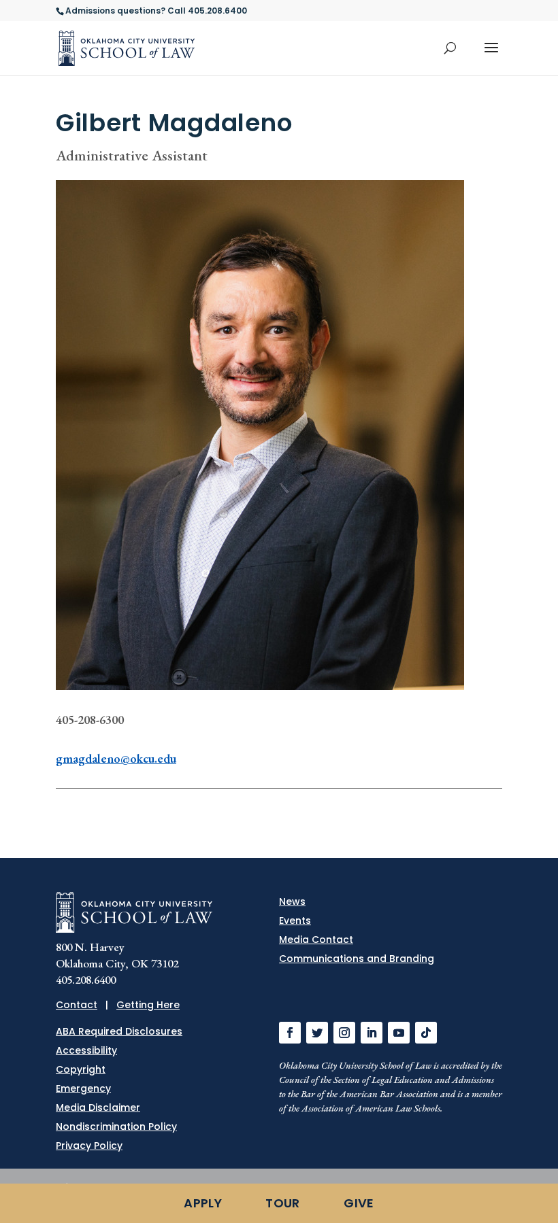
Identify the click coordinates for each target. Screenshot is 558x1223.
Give (359, 1202)
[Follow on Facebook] (290, 1033)
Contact (76, 1005)
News (292, 901)
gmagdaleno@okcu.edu (116, 758)
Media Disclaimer (98, 1107)
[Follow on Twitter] (317, 1033)
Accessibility (86, 1050)
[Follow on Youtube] (399, 1033)
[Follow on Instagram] (344, 1033)
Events (295, 920)
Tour (282, 1202)
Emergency (83, 1088)
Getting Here (148, 1005)
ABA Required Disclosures (119, 1031)
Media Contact (316, 939)
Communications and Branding (356, 958)
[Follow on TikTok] (426, 1033)
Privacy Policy (89, 1145)
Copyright (80, 1069)
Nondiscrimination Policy (116, 1126)
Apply (203, 1202)
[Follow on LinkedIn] (371, 1033)
